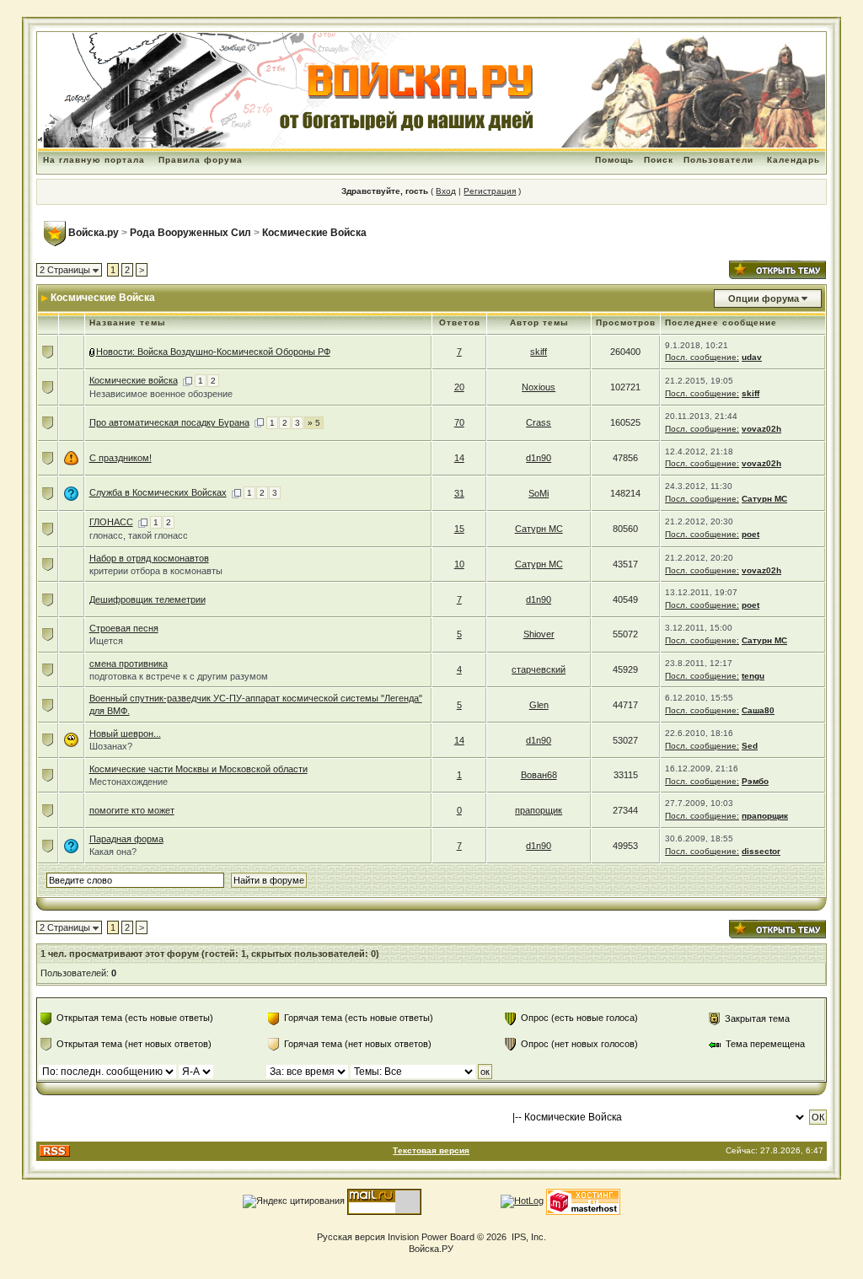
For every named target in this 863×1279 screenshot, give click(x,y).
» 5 (314, 422)
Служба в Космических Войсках (158, 492)
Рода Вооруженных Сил (190, 233)
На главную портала (94, 159)
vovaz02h (761, 428)
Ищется (106, 641)
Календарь (793, 159)
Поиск (658, 159)
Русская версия (351, 1237)
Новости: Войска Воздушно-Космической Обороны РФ (213, 352)
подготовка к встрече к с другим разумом (178, 676)
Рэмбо (755, 781)
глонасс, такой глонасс (138, 535)
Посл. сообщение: (702, 357)
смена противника (128, 663)
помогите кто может (131, 810)
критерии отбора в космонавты (155, 571)
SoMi (538, 493)
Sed (750, 745)
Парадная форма (126, 839)
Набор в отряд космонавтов (149, 558)
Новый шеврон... (125, 733)
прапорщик (538, 810)
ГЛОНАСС (111, 522)
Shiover (539, 634)
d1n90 (538, 458)
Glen (539, 705)
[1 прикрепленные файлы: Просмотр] (92, 352)
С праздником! (120, 458)
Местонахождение (128, 782)
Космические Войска (314, 233)
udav (752, 357)
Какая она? (113, 851)
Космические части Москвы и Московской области (198, 769)
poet (750, 534)
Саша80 (758, 710)
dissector (761, 851)
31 (459, 493)
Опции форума (763, 298)
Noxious (538, 387)
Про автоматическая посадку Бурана (169, 422)
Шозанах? (110, 746)
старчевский (539, 669)
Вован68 (539, 775)
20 (459, 387)
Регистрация (490, 191)
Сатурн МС (764, 498)
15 (459, 529)
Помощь (614, 159)
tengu (753, 675)
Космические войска (133, 380)
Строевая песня (123, 628)
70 (459, 422)
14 (459, 458)
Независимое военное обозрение (161, 394)
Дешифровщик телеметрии (147, 599)
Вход (446, 191)
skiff (538, 352)
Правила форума (200, 159)
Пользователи (718, 159)
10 (459, 564)
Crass (538, 422)
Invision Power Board (431, 1237)
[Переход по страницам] (187, 380)
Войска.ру (93, 233)
